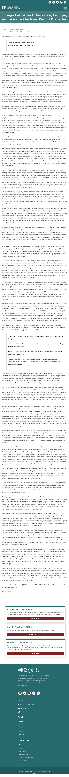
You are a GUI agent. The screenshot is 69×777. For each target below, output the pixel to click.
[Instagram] (65, 2)
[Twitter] (50, 2)
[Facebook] (61, 2)
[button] (35, 618)
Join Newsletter (25, 712)
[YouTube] (57, 2)
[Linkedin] (53, 2)
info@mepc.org (25, 708)
